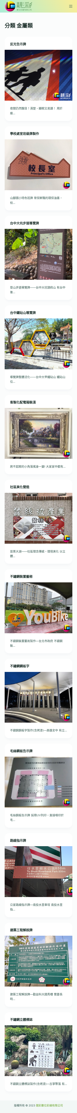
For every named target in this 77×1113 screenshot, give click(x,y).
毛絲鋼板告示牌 (21, 751)
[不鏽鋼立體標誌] (38, 1050)
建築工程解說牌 (21, 930)
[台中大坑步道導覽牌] (38, 254)
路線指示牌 (18, 840)
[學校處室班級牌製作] (38, 164)
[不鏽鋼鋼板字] (38, 697)
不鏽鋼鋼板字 (19, 666)
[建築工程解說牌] (38, 961)
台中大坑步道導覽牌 (24, 223)
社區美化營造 (19, 487)
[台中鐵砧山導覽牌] (38, 343)
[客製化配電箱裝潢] (38, 433)
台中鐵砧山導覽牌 (23, 313)
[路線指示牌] (38, 871)
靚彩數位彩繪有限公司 (49, 1105)
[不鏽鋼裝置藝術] (38, 607)
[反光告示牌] (38, 75)
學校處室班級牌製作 (24, 134)
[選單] (70, 6)
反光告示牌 (18, 44)
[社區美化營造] (38, 518)
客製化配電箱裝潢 (23, 402)
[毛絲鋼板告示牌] (38, 782)
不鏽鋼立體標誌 (21, 1019)
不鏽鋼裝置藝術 (21, 576)
